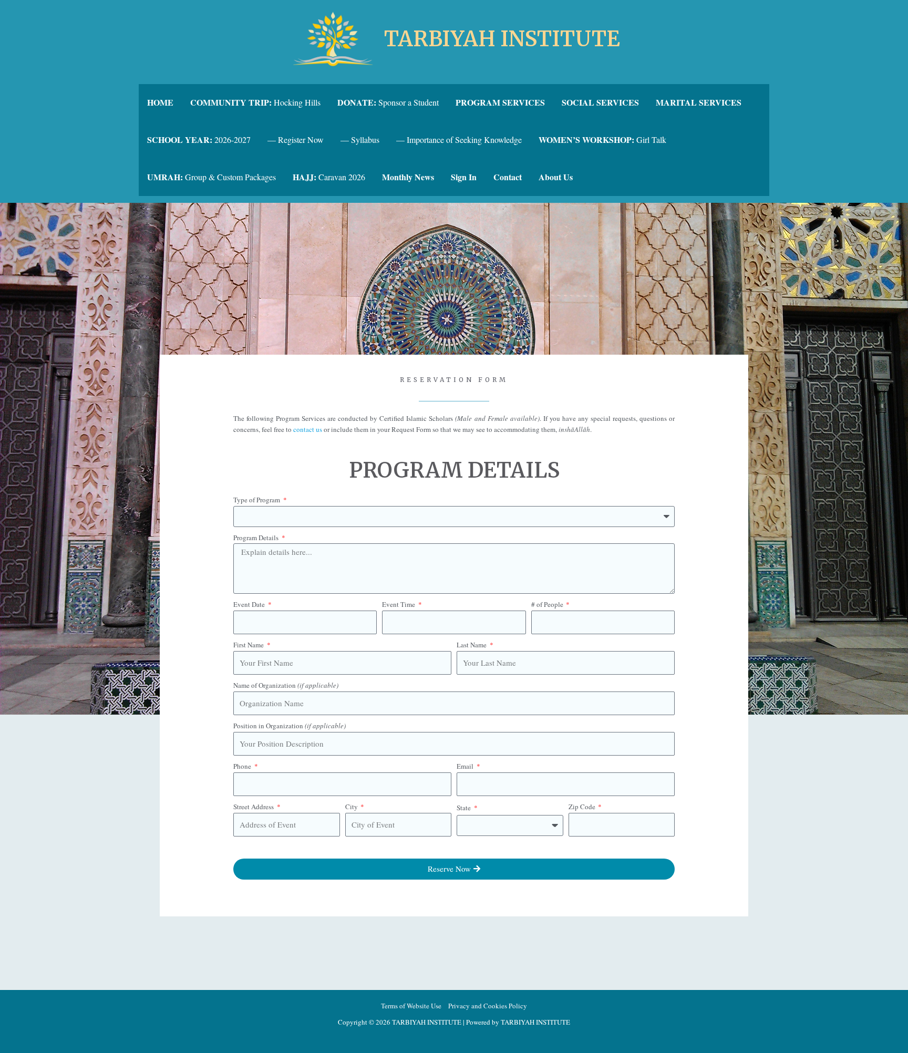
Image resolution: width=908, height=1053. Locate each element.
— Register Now (295, 139)
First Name (249, 644)
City (352, 806)
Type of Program (257, 499)
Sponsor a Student (388, 102)
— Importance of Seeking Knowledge (459, 139)
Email (466, 766)
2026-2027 (199, 139)
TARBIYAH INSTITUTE (502, 39)
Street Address (254, 806)
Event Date (249, 604)
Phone (243, 766)
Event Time (399, 604)
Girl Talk (602, 139)
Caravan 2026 (329, 177)
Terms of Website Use (411, 1005)
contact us (307, 429)
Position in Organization (289, 725)
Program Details (256, 537)
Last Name (472, 644)
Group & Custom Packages (211, 177)
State (464, 807)
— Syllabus (359, 139)
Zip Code (583, 806)
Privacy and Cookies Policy (487, 1005)
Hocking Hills (255, 102)
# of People (548, 604)
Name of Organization (285, 685)
